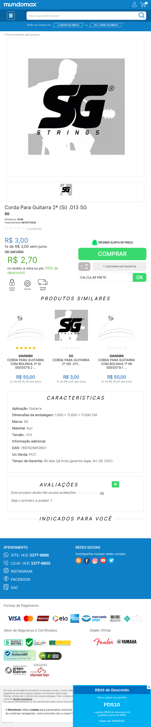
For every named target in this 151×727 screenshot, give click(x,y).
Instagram (21, 571)
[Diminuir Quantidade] (86, 268)
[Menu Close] (11, 15)
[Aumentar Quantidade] (86, 265)
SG (7, 214)
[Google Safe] (37, 643)
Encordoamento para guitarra (23, 34)
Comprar (112, 253)
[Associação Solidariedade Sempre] (40, 671)
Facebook (20, 579)
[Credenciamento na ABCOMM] (61, 643)
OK (139, 277)
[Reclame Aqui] (21, 657)
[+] (115, 484)
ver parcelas (14, 251)
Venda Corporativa (22, 699)
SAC (14, 587)
